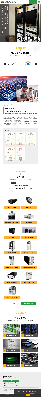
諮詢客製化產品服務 (29, 303)
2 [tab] (39, 22)
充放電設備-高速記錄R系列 (22, 183)
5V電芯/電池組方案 (11, 365)
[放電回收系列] (29, 200)
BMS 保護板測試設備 (11, 335)
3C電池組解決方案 (28, 350)
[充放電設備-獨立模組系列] (12, 290)
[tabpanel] (20, 23)
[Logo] (8, 2)
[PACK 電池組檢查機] (11, 344)
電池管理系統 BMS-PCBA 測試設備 (20, 185)
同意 (28, 395)
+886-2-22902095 (12, 382)
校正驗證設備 (26, 191)
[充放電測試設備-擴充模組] (29, 275)
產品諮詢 (10, 380)
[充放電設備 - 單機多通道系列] (12, 260)
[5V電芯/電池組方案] (11, 358)
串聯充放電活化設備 (16, 191)
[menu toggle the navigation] (38, 2)
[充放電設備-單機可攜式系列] (29, 260)
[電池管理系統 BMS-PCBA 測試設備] (12, 215)
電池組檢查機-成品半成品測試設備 (16, 188)
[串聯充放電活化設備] (12, 200)
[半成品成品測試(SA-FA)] (29, 245)
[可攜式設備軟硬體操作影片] (29, 230)
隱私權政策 (32, 392)
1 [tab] (39, 20)
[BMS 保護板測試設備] (11, 329)
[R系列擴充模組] (12, 230)
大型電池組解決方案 (29, 335)
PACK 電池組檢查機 (11, 350)
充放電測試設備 (29, 188)
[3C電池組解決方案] (29, 344)
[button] (24, 2)
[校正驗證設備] (29, 215)
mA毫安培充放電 (28, 365)
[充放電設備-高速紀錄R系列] (12, 245)
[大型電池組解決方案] (29, 329)
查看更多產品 (12, 303)
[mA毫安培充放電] (29, 358)
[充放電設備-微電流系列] (12, 275)
